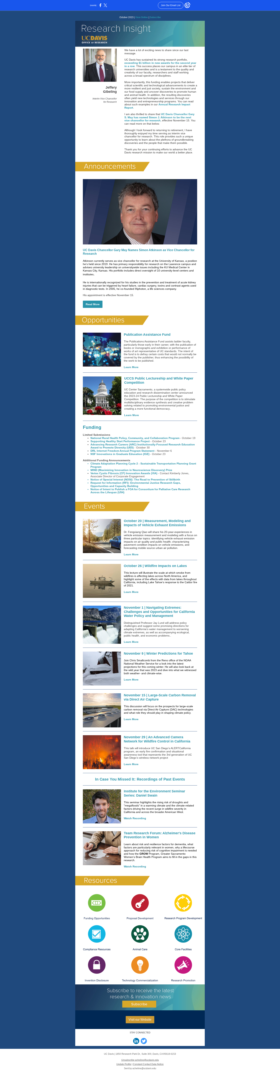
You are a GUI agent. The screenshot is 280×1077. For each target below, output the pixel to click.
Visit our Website (140, 1019)
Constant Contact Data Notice (148, 1064)
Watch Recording (135, 818)
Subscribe (155, 17)
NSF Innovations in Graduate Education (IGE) (120, 454)
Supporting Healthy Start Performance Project (120, 441)
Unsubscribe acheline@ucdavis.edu (140, 1060)
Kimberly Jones (179, 473)
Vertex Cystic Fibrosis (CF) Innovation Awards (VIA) (123, 473)
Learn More (131, 367)
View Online (141, 17)
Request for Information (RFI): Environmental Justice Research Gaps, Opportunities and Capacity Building (135, 484)
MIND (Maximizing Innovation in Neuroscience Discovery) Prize (131, 470)
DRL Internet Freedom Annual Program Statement (122, 450)
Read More (93, 304)
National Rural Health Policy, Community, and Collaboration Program (134, 438)
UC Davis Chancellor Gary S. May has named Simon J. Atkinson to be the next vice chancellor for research (159, 117)
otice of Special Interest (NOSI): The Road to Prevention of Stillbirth (136, 479)
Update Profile (123, 1064)
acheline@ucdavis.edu (144, 1068)
